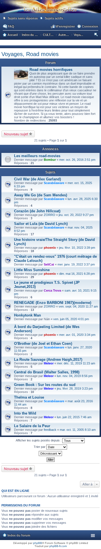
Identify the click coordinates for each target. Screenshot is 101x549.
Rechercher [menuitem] (96, 35)
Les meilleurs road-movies (37, 156)
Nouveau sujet (16, 133)
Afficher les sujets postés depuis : (39, 440)
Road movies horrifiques (50, 70)
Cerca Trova (52, 290)
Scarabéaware (54, 183)
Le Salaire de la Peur (32, 426)
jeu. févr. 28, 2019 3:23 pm (75, 388)
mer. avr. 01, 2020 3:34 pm (77, 334)
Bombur (50, 159)
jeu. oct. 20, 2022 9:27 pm (76, 215)
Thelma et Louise (29, 397)
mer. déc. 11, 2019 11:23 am (76, 363)
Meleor (49, 363)
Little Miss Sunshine (32, 270)
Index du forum (19, 535)
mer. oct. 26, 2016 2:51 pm (77, 159)
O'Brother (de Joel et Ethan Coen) (43, 343)
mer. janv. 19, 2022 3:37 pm (76, 264)
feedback (50, 429)
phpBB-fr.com (58, 546)
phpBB (37, 543)
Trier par (40, 446)
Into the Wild (25, 413)
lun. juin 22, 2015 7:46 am (74, 417)
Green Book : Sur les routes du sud (44, 385)
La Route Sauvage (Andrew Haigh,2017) (48, 359)
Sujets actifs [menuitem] (54, 18)
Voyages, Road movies (30, 54)
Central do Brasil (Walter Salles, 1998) (46, 372)
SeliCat (49, 264)
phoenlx (50, 247)
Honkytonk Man (27, 315)
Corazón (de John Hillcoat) (37, 211)
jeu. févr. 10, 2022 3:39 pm (77, 247)
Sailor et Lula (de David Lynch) (41, 224)
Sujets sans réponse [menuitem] (23, 18)
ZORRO (49, 215)
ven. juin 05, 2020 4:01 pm (71, 319)
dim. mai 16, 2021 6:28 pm (77, 273)
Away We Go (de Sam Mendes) (40, 195)
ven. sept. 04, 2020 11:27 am (78, 306)
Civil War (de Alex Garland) (37, 179)
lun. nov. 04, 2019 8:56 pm (75, 376)
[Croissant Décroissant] (50, 453)
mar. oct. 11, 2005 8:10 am (78, 429)
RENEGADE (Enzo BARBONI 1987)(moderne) (52, 303)
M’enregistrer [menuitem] (65, 26)
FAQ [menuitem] (11, 26)
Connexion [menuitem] (90, 26)
